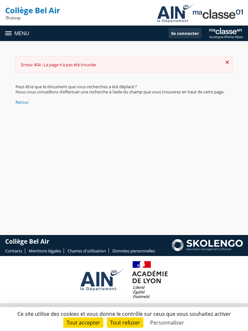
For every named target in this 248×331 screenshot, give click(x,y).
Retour (22, 102)
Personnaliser (167, 322)
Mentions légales (45, 250)
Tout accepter (83, 322)
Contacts (13, 250)
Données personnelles (133, 250)
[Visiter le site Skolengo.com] (207, 249)
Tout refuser (125, 322)
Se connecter (185, 33)
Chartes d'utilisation (86, 250)
